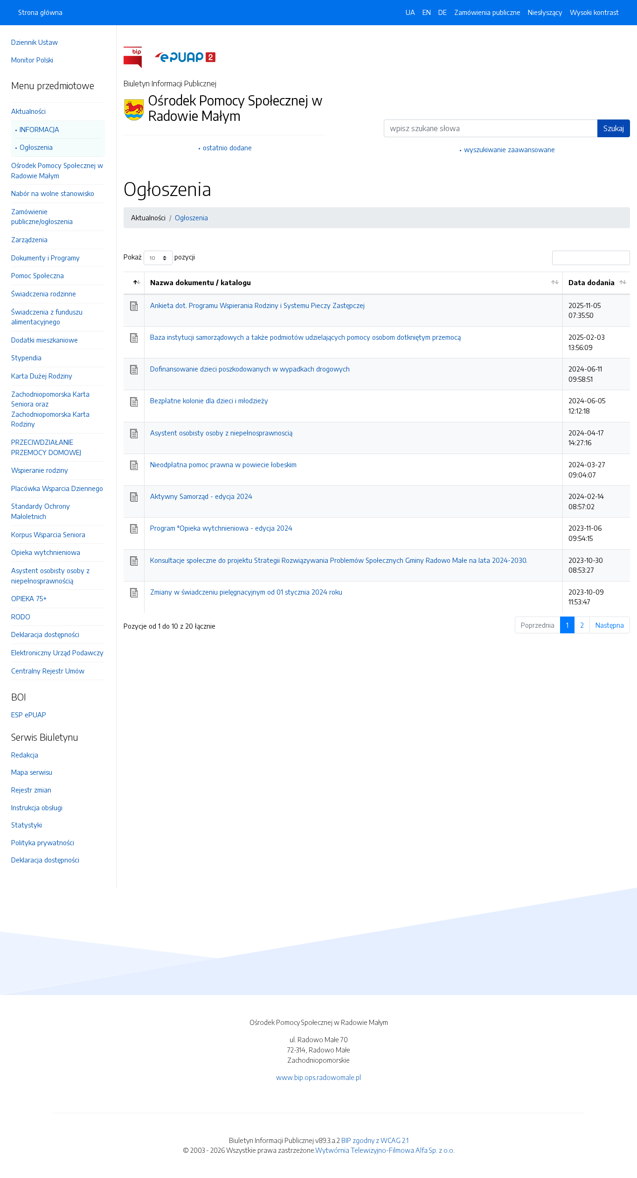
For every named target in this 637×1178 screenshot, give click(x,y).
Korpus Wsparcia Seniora (48, 534)
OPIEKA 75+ (29, 598)
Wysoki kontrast (594, 12)
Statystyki (26, 824)
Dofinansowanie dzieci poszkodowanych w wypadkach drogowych (250, 369)
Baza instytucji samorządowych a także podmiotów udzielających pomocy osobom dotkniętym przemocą (305, 337)
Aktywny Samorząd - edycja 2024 (201, 496)
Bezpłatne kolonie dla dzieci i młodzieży (209, 400)
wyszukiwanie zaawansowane (509, 149)
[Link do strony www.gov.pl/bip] (138, 56)
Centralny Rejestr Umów (47, 670)
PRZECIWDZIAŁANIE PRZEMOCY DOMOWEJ (46, 447)
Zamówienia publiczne (487, 12)
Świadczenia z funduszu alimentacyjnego (47, 317)
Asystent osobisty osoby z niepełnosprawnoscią (221, 432)
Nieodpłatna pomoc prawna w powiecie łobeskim (223, 464)
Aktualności (28, 111)
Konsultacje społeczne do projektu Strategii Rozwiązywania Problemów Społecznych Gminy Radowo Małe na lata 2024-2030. (338, 560)
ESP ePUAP (28, 714)
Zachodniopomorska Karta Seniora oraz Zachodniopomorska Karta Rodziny (50, 409)
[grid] (377, 442)
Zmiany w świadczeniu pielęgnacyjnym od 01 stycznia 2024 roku (246, 592)
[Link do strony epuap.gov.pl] (185, 56)
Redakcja (24, 754)
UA (410, 12)
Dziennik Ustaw (34, 42)
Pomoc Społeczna (37, 275)
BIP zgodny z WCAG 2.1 (375, 1140)
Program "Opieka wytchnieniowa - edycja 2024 (221, 528)
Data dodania (591, 282)
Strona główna (40, 12)
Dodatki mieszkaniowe (44, 340)
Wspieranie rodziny (39, 470)
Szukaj (613, 128)
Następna (609, 625)
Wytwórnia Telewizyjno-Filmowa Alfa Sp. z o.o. (385, 1150)
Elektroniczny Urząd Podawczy (57, 652)
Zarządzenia (29, 239)
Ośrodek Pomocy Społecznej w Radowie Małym (57, 170)
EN (426, 12)
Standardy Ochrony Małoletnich (40, 511)
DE (442, 12)
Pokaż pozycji (159, 257)
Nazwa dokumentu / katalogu (200, 282)
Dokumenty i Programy (45, 257)
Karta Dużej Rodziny (41, 376)
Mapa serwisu (31, 772)
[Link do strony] (58, 99)
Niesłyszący (545, 12)
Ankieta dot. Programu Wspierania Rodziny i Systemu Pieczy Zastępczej (257, 305)
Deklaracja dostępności (45, 634)
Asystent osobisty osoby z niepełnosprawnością (50, 575)
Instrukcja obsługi (36, 807)
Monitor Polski (32, 60)
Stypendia (26, 357)
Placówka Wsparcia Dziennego (57, 488)
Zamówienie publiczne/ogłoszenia (42, 216)
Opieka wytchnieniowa (45, 552)
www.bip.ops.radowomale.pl (318, 1077)
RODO (20, 616)
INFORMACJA (39, 129)
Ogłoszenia (36, 147)
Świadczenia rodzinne (43, 293)
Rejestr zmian (31, 789)
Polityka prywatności (42, 842)
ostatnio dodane (227, 147)
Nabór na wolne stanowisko (52, 193)
